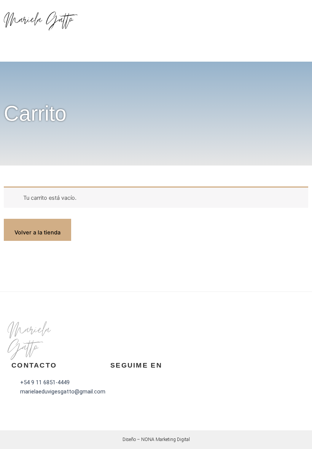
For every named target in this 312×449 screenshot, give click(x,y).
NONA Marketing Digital (165, 439)
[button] (306, 21)
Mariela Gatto (38, 21)
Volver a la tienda (37, 232)
